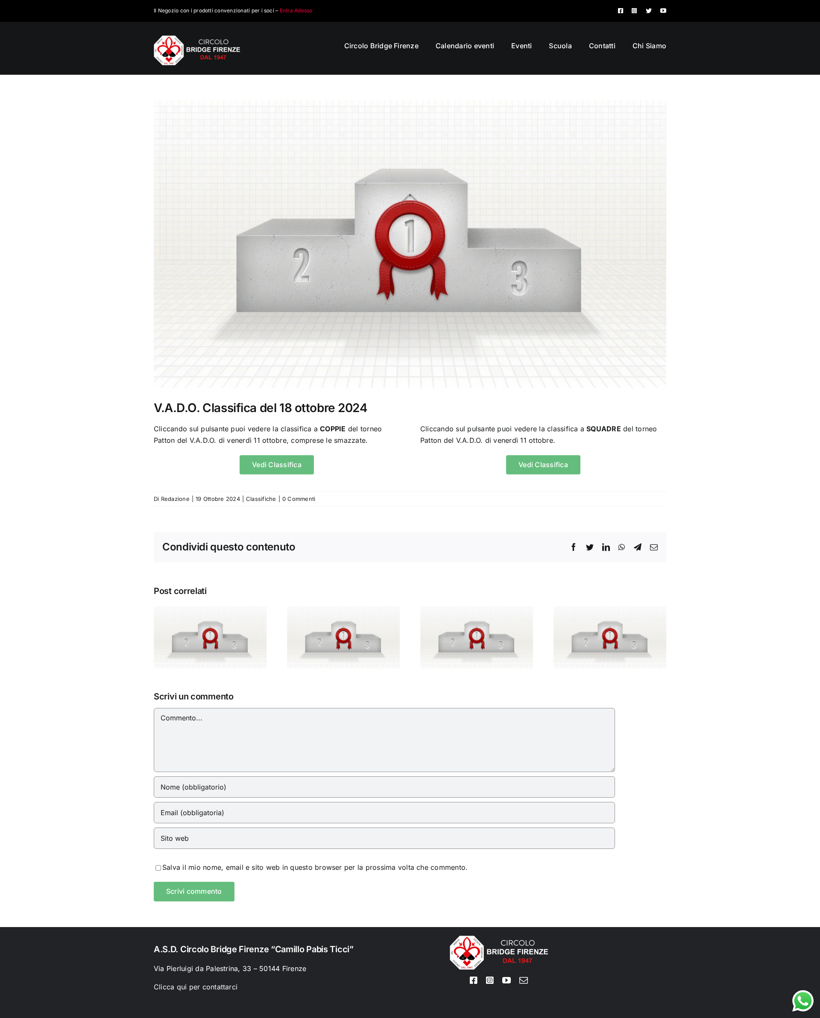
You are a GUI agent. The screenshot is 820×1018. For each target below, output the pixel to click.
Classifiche (261, 498)
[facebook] (620, 11)
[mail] (523, 980)
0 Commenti (298, 498)
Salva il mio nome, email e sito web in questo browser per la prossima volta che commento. (315, 867)
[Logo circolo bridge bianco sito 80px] (197, 39)
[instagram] (634, 11)
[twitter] (649, 11)
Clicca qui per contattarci (195, 987)
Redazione (175, 498)
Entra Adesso (296, 10)
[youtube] (663, 11)
